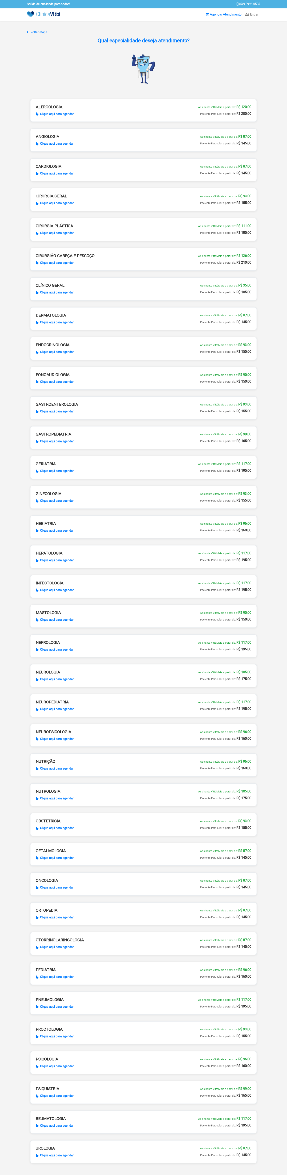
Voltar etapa (38, 32)
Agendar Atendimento (225, 14)
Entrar (253, 14)
